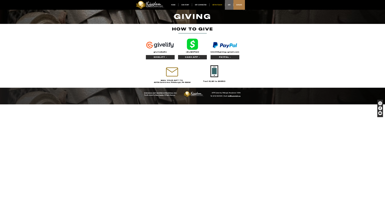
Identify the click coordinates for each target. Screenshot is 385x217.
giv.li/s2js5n (160, 52)
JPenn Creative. (159, 95)
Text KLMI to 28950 (214, 81)
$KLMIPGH (192, 52)
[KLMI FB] (380, 108)
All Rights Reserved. (170, 95)
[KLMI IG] (380, 103)
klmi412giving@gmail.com (225, 52)
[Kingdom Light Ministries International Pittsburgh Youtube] (380, 113)
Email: (226, 96)
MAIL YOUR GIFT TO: (172, 80)
